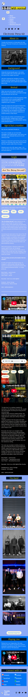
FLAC (21, 211)
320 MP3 (5, 211)
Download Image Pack (14, 633)
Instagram (6, 675)
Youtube (6, 681)
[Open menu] (3, 18)
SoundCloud (7, 678)
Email (5, 684)
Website (18, 684)
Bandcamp (19, 678)
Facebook (18, 675)
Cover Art (5, 216)
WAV (13, 211)
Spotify (18, 681)
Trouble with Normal (7, 693)
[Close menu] (7, 12)
